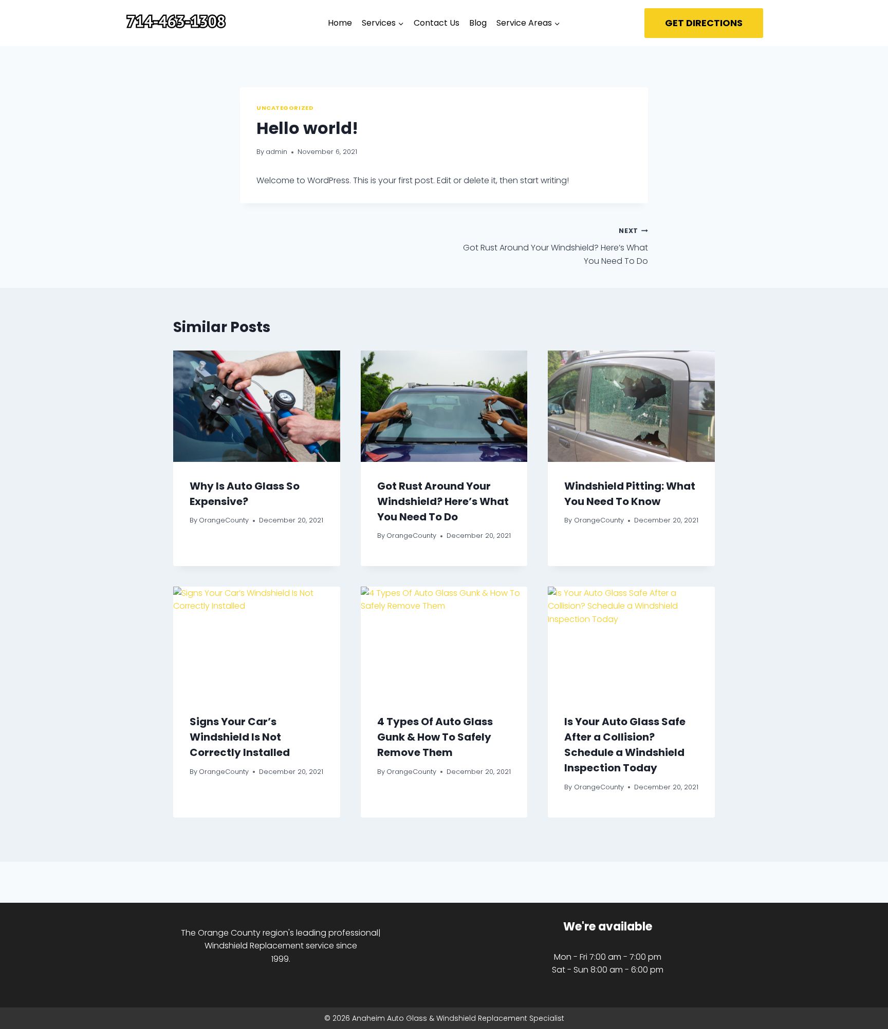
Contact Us (436, 23)
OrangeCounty (224, 520)
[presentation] (256, 406)
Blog (478, 23)
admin (276, 151)
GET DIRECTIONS (704, 22)
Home (340, 23)
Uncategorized (284, 108)
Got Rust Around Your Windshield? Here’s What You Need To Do (555, 246)
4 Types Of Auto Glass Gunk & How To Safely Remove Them (435, 737)
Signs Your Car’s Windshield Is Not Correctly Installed (240, 737)
